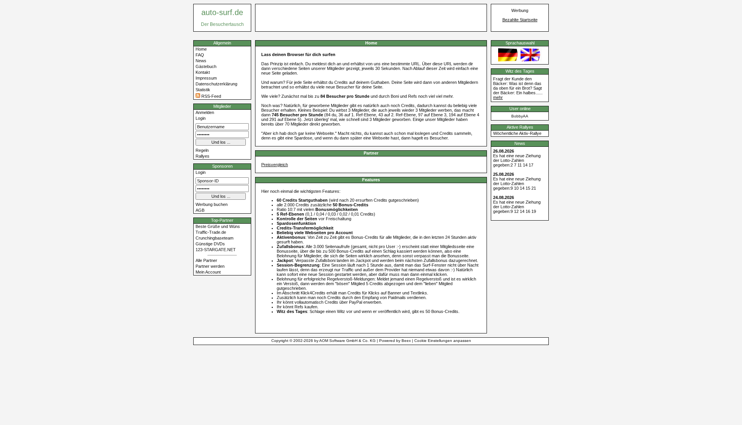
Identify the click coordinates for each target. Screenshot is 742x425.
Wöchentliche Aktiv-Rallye (517, 133)
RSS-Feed (210, 96)
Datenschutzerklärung (216, 84)
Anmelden (205, 112)
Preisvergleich (274, 164)
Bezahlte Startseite (520, 19)
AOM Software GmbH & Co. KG (347, 340)
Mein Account (208, 272)
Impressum (206, 78)
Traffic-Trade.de (211, 232)
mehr (498, 97)
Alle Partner (206, 260)
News (201, 60)
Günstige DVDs (210, 243)
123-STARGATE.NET (216, 249)
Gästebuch (206, 66)
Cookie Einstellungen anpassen (442, 340)
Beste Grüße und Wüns (218, 226)
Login (201, 118)
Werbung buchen (212, 204)
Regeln (202, 150)
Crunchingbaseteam (214, 238)
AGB (200, 210)
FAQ (200, 55)
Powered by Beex (395, 340)
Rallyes (202, 156)
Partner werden (210, 266)
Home (201, 49)
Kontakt (203, 72)
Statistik (203, 89)
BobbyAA (519, 116)
